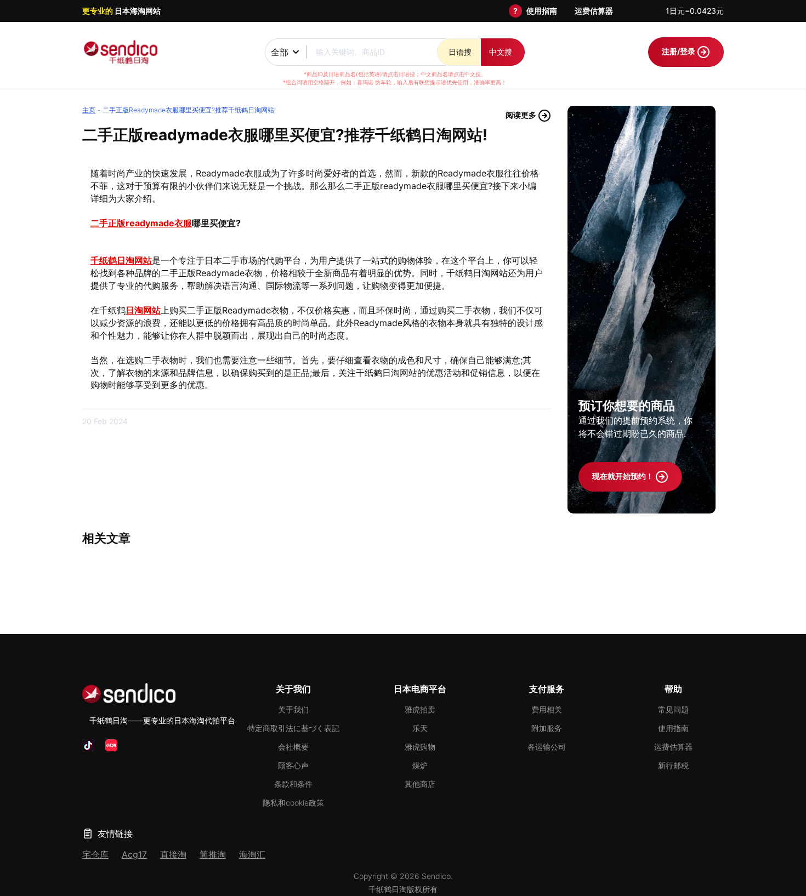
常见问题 (673, 709)
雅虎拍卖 (420, 709)
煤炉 (420, 765)
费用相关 (546, 709)
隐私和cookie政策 (293, 802)
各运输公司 (546, 746)
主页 (88, 110)
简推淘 (213, 854)
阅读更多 (522, 114)
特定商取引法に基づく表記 (293, 728)
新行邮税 (673, 765)
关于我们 (293, 709)
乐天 (420, 728)
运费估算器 (594, 10)
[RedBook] (111, 745)
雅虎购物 (420, 746)
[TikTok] (88, 745)
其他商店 (420, 784)
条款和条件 (293, 784)
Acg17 (134, 854)
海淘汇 (252, 854)
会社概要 (293, 746)
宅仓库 (95, 854)
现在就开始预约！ (623, 476)
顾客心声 (293, 765)
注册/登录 (679, 51)
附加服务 (546, 728)
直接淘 (173, 854)
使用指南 (541, 10)
